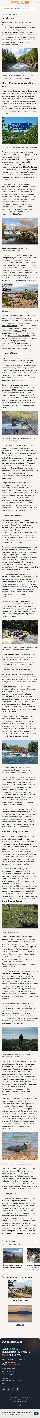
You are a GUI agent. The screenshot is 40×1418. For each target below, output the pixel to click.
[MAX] (18, 1389)
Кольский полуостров (20, 1300)
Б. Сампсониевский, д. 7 (9, 1371)
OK (36, 1413)
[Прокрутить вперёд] (36, 1242)
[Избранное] (37, 2)
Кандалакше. (31, 1084)
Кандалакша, (15, 1201)
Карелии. (27, 392)
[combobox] (19, 9)
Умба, (4, 824)
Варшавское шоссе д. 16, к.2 (11, 1380)
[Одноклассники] (13, 1389)
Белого (18, 330)
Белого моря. (31, 35)
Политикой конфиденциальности (11, 1415)
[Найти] (36, 8)
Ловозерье (20, 1325)
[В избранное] (20, 1250)
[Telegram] (8, 1389)
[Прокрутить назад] (32, 1242)
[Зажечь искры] (36, 1341)
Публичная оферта (20, 1401)
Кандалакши (28, 177)
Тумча (19, 824)
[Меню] (2, 2)
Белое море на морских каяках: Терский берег (12, 1266)
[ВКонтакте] (4, 1389)
